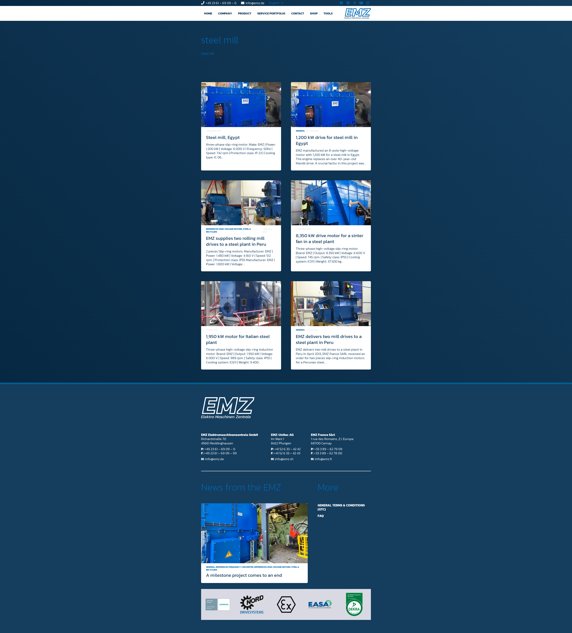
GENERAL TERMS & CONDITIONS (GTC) (341, 507)
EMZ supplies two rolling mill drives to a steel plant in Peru (236, 241)
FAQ (321, 515)
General (300, 130)
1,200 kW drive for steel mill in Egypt (327, 140)
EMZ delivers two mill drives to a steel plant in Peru (329, 339)
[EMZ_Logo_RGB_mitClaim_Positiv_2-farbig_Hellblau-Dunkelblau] (357, 13)
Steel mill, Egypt (223, 137)
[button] (235, 13)
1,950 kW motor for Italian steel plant (238, 339)
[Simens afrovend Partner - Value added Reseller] (218, 604)
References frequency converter (234, 567)
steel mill (219, 39)
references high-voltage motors (224, 229)
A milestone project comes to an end (244, 575)
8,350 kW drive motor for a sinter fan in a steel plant (329, 238)
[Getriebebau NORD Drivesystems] (252, 604)
